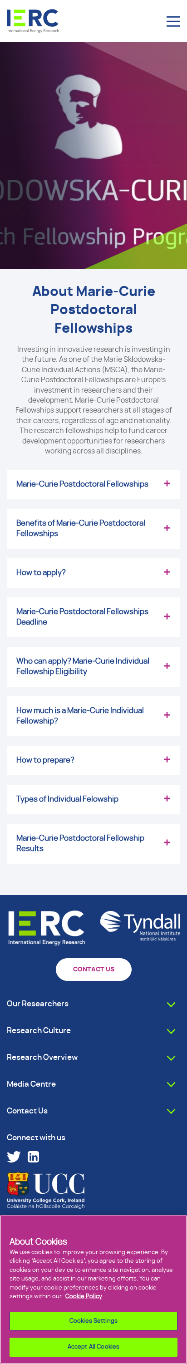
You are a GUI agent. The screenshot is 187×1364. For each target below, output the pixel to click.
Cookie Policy (83, 1297)
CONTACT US (93, 969)
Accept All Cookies (93, 1347)
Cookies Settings (93, 1321)
